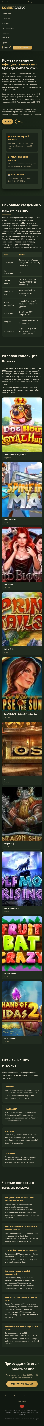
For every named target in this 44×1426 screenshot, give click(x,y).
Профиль (6, 48)
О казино (5, 23)
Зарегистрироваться (22, 48)
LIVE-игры (6, 18)
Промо (4, 42)
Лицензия (17, 1396)
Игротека (6, 33)
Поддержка (6, 13)
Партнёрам (22, 1401)
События (5, 38)
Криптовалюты (8, 28)
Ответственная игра (31, 1396)
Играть (7, 121)
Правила (8, 1396)
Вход (20, 121)
